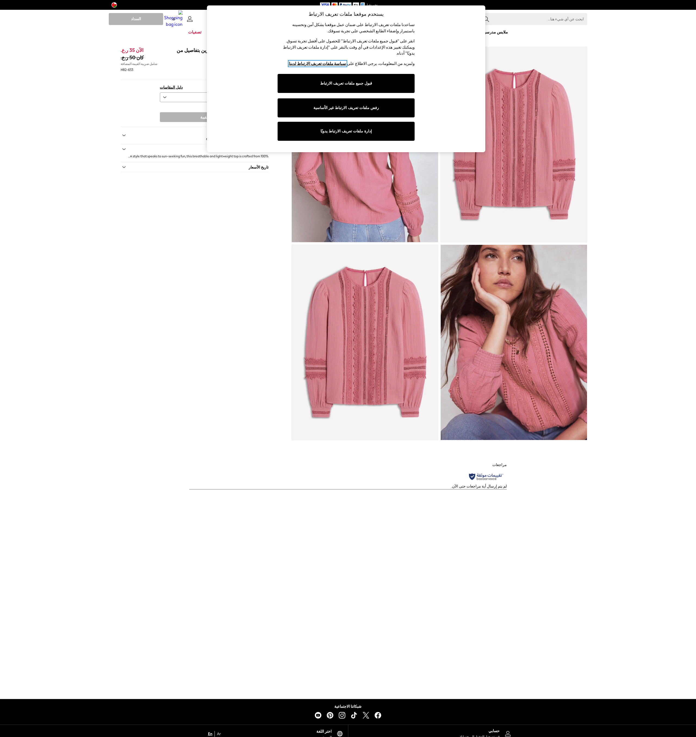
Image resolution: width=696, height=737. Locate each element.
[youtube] (318, 715)
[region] (346, 78)
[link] (190, 19)
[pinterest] (330, 715)
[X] (366, 715)
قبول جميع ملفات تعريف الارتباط (346, 83)
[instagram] (342, 715)
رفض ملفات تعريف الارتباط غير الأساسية (346, 107)
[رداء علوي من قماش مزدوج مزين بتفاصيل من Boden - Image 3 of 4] (514, 342)
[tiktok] (354, 715)
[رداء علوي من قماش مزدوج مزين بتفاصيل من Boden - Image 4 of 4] (365, 342)
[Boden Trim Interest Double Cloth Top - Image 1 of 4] (514, 144)
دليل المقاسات (171, 87)
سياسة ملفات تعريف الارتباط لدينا (317, 63)
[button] (195, 149)
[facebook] (378, 715)
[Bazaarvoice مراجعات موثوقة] (486, 477)
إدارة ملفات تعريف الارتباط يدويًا (346, 131)
